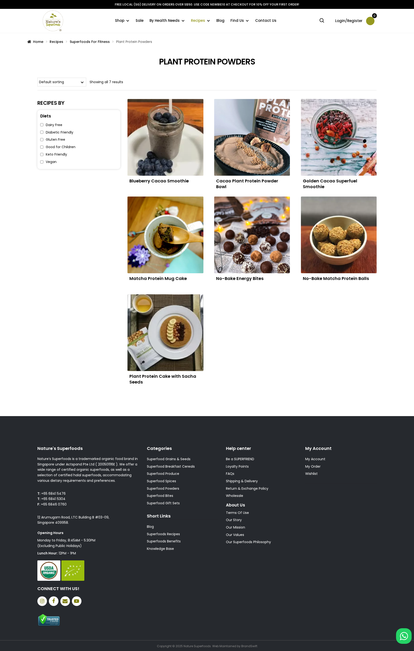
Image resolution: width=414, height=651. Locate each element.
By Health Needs (165, 20)
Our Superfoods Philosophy (248, 542)
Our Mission (235, 527)
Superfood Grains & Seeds (168, 459)
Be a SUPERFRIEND (240, 459)
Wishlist (311, 473)
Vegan (51, 161)
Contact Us (265, 20)
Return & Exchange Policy (247, 488)
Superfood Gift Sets (163, 503)
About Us (235, 505)
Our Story (234, 519)
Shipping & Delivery (242, 481)
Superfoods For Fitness (90, 41)
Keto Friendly (56, 154)
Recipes (198, 20)
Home (38, 41)
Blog (220, 20)
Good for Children (60, 147)
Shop (119, 20)
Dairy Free (54, 124)
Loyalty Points (237, 466)
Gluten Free (55, 139)
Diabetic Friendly (59, 132)
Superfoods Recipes (163, 534)
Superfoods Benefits (164, 541)
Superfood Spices (161, 481)
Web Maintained (224, 646)
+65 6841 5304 (53, 498)
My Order (313, 466)
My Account (315, 459)
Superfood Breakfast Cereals (171, 466)
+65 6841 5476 (53, 493)
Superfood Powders (163, 488)
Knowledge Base (160, 548)
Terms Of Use (237, 512)
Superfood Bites (160, 495)
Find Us (237, 20)
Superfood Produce (163, 473)
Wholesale (234, 495)
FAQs (230, 473)
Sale (140, 20)
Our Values (235, 534)
